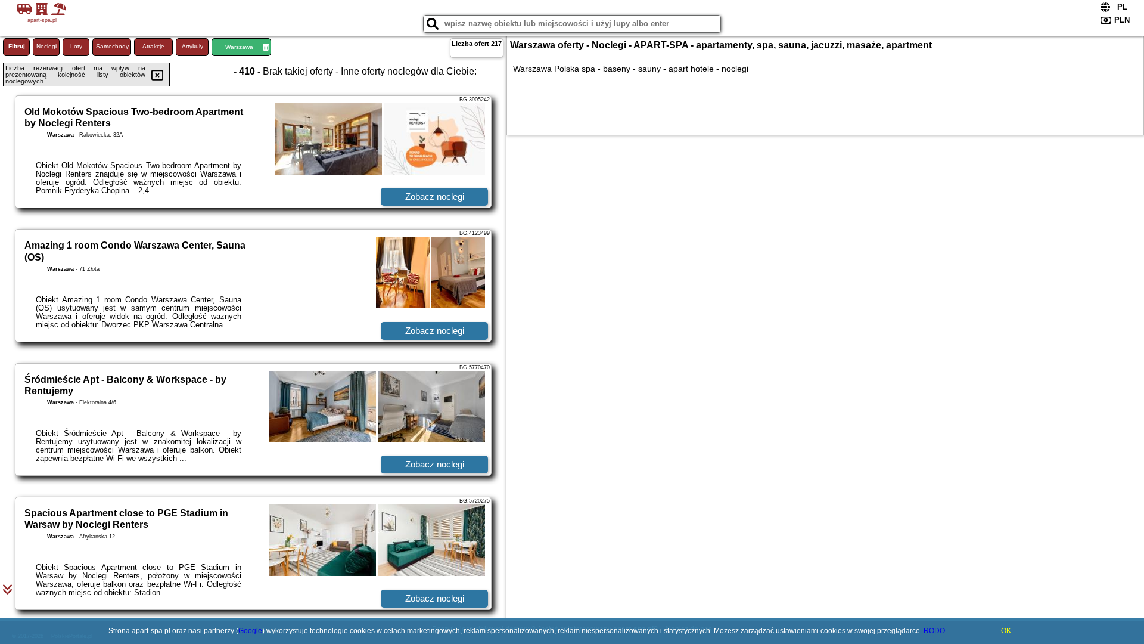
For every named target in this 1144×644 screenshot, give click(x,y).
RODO (934, 631)
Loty (76, 46)
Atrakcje (153, 46)
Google (250, 631)
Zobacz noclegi (434, 196)
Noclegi (46, 46)
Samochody (112, 46)
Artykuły (192, 46)
